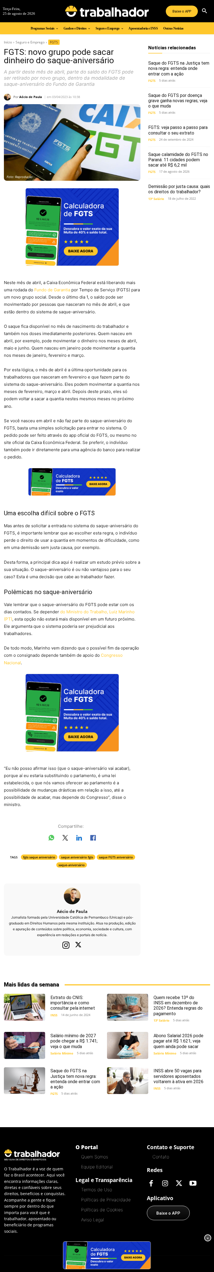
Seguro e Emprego (30, 42)
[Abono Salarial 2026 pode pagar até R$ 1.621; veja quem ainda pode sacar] (127, 1045)
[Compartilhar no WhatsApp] (51, 839)
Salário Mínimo (61, 1053)
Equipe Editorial (97, 1167)
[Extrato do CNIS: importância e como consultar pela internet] (24, 1007)
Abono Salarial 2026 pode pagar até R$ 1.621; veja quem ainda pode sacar (178, 1041)
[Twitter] (78, 945)
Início (8, 42)
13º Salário (156, 199)
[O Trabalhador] (107, 11)
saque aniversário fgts (77, 857)
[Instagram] (66, 945)
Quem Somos (94, 1156)
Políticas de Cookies (102, 1209)
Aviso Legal (92, 1219)
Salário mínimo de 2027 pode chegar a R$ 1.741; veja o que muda (74, 1041)
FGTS (54, 42)
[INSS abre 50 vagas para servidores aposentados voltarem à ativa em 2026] (127, 1080)
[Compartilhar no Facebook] (93, 839)
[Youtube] (193, 1184)
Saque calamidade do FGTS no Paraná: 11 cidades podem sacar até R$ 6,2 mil (178, 160)
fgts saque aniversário (39, 857)
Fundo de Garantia (52, 289)
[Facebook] (151, 1184)
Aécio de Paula (30, 97)
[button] (204, 11)
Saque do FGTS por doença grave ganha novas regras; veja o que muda (177, 101)
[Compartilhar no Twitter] (65, 839)
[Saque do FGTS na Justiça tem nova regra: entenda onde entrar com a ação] (24, 1080)
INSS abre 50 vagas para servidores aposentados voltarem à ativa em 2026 (178, 1076)
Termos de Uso (96, 1189)
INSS (53, 1015)
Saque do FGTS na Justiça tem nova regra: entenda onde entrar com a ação (178, 68)
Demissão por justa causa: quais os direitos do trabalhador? (179, 189)
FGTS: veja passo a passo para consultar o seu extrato (178, 130)
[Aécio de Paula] (8, 97)
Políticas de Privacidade (106, 1199)
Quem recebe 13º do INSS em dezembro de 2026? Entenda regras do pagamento (178, 1005)
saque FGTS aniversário (116, 857)
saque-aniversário (72, 865)
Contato (160, 1156)
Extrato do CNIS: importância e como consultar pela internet (72, 1003)
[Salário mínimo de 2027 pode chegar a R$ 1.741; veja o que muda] (24, 1045)
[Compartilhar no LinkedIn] (79, 839)
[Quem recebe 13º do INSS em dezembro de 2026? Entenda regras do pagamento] (127, 1007)
